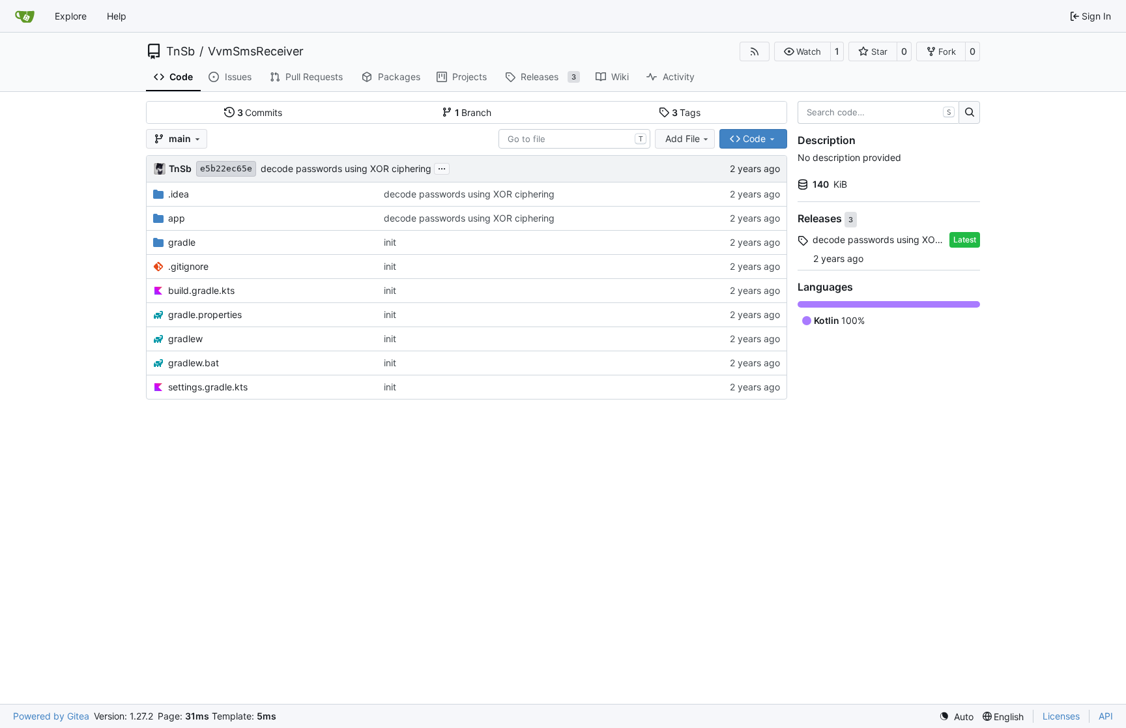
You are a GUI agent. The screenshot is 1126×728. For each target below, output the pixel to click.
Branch (473, 112)
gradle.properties (205, 314)
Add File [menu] (682, 138)
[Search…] (969, 112)
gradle (181, 242)
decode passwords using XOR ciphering (346, 168)
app (176, 218)
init (390, 242)
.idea (178, 193)
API (1106, 715)
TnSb (180, 51)
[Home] (25, 16)
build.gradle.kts (201, 290)
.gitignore (188, 266)
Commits (260, 112)
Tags (686, 112)
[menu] (956, 716)
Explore (71, 16)
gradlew (185, 338)
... (442, 167)
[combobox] (574, 139)
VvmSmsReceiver (256, 51)
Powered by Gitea (51, 715)
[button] (802, 51)
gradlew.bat (193, 362)
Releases (821, 219)
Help (116, 16)
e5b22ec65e (226, 168)
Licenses (1061, 715)
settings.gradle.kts (208, 386)
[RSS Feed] (755, 51)
